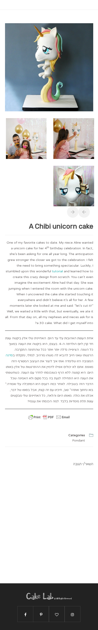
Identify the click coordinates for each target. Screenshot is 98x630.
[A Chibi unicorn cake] (49, 67)
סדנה (9, 355)
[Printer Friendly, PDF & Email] (49, 420)
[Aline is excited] (73, 138)
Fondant (78, 440)
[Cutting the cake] (73, 186)
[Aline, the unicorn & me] (26, 138)
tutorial (57, 271)
